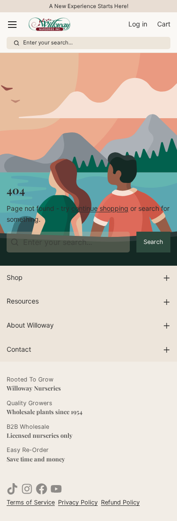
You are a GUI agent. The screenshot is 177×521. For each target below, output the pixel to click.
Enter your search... (48, 42)
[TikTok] (12, 489)
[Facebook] (41, 489)
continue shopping (99, 208)
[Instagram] (27, 489)
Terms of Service (31, 502)
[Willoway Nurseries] (49, 24)
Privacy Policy (78, 502)
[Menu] (16, 25)
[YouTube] (56, 489)
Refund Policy (120, 502)
